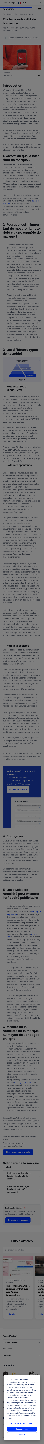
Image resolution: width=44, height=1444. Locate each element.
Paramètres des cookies (22, 1424)
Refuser (22, 1435)
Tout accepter (22, 1429)
